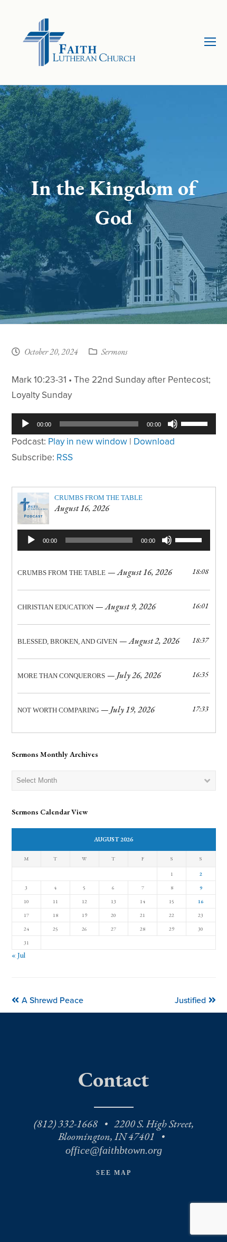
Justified (190, 1000)
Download (154, 441)
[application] (114, 423)
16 (200, 901)
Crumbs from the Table (98, 498)
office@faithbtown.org (113, 1150)
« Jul (18, 955)
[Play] (25, 424)
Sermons (114, 352)
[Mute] (172, 424)
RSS (64, 457)
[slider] (196, 422)
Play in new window (87, 441)
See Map (113, 1172)
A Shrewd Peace (52, 1000)
